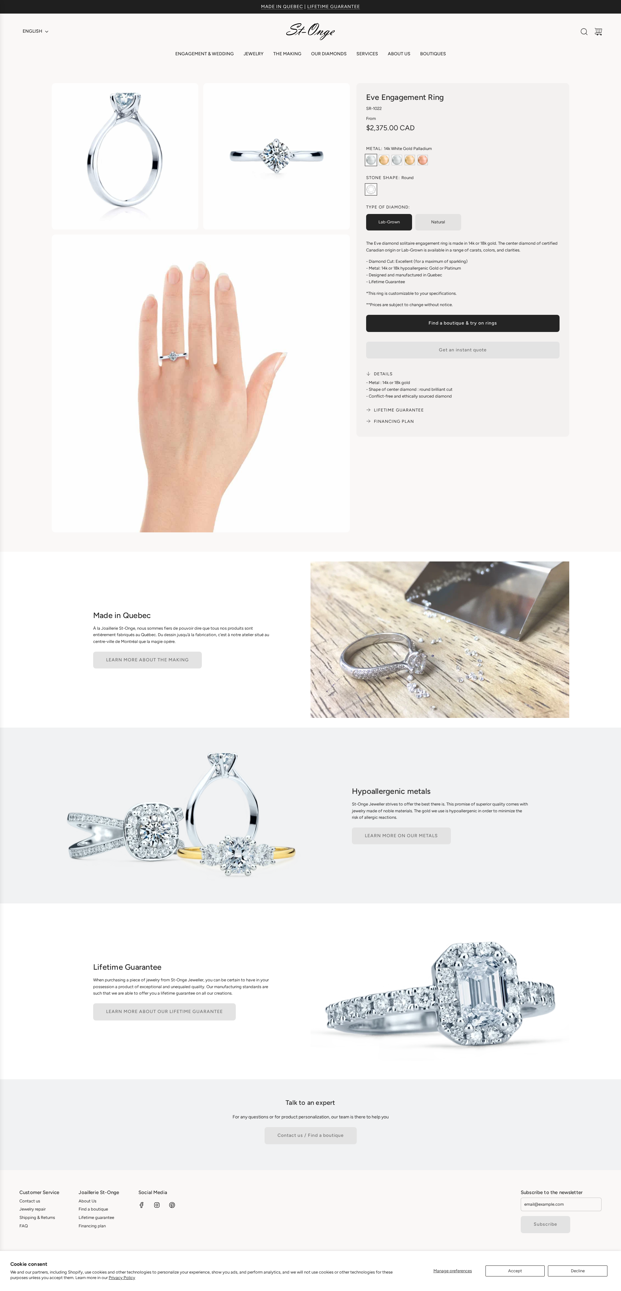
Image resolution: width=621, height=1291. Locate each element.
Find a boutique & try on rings (463, 323)
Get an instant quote (463, 350)
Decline (578, 1270)
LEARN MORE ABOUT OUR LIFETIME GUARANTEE (164, 1011)
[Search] (584, 32)
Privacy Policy (122, 1277)
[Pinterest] (172, 1205)
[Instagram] (157, 1205)
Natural (438, 221)
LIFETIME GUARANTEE (333, 6)
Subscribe (545, 1224)
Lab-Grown (389, 221)
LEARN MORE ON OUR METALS (401, 835)
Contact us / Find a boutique (311, 1135)
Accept (515, 1270)
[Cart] (598, 32)
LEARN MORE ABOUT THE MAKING (147, 660)
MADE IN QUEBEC (282, 6)
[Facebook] (142, 1205)
